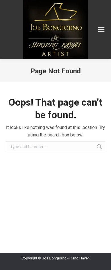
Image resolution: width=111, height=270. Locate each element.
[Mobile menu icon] (101, 30)
